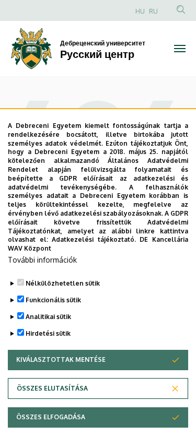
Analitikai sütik (48, 317)
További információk (42, 259)
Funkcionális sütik (53, 300)
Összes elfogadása (50, 417)
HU (140, 11)
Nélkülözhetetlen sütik (63, 283)
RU (153, 11)
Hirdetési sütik (48, 333)
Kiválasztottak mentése (61, 359)
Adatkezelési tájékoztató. (94, 239)
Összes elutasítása (52, 388)
